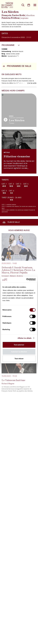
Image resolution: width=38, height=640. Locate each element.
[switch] (33, 316)
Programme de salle (19, 66)
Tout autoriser (19, 345)
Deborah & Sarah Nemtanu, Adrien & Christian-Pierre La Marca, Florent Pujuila (18, 270)
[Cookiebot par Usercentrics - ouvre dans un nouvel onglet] (27, 279)
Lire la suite (31, 83)
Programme (8, 45)
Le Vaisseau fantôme (13, 380)
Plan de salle (14, 222)
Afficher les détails (25, 338)
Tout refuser (19, 358)
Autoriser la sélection (19, 352)
